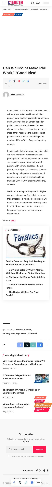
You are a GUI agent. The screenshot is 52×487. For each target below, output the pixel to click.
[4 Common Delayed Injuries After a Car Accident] (42, 378)
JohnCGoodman (17, 95)
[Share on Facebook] (10, 81)
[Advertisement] (26, 40)
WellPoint (32, 333)
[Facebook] (37, 470)
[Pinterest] (44, 470)
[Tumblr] (47, 470)
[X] (40, 470)
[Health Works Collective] (15, 3)
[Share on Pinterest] (19, 81)
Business (8, 14)
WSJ (13, 220)
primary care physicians (14, 333)
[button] (5, 3)
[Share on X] (14, 81)
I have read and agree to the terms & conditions (27, 456)
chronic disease (23, 329)
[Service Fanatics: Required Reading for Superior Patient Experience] (26, 246)
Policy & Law (40, 409)
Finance (39, 401)
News (18, 14)
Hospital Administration (43, 405)
